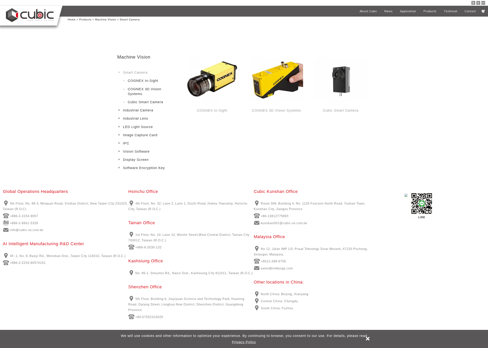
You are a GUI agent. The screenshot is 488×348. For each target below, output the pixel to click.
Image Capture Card (140, 135)
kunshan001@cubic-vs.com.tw (284, 223)
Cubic (30, 15)
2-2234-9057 (28, 216)
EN (483, 3)
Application (408, 11)
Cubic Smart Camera (145, 102)
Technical (450, 11)
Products (430, 11)
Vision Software (136, 151)
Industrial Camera (138, 110)
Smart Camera (135, 72)
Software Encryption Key (144, 168)
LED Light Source (138, 127)
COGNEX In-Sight (143, 81)
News (388, 11)
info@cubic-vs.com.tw (26, 230)
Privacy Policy (244, 342)
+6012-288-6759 (273, 261)
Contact (470, 11)
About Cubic (368, 11)
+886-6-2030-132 (148, 247)
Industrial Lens (135, 118)
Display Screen (136, 160)
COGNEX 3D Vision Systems (144, 91)
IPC (126, 143)
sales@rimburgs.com (277, 268)
